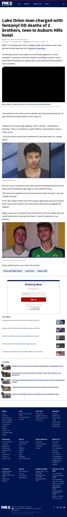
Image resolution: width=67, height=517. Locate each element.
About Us (56, 439)
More (47, 4)
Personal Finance (24, 471)
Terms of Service (35, 309)
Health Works (6, 448)
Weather (55, 411)
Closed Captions (57, 458)
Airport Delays (56, 422)
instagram (60, 507)
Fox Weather (56, 424)
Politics (4, 435)
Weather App (56, 416)
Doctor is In (5, 456)
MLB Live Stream (57, 479)
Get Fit (4, 452)
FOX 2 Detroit (5, 42)
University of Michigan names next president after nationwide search (35, 394)
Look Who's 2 (39, 420)
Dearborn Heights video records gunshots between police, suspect (20, 336)
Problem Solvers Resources (57, 461)
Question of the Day (41, 416)
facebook (54, 507)
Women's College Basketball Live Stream (57, 492)
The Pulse (5, 416)
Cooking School (6, 450)
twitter (57, 507)
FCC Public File (56, 454)
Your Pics (39, 411)
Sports (21, 439)
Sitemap (54, 464)
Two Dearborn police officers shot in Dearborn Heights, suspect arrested (22, 351)
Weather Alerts (56, 418)
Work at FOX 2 (56, 446)
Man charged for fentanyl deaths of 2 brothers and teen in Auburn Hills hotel (26, 104)
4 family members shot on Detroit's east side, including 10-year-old (20, 320)
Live (20, 411)
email (64, 507)
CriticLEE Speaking (41, 444)
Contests (38, 448)
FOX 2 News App (57, 448)
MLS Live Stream (57, 498)
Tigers (20, 454)
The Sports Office (24, 442)
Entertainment (41, 439)
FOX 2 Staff (55, 442)
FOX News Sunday (7, 432)
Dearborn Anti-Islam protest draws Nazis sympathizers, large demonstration (37, 366)
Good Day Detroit (7, 442)
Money (21, 469)
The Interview (6, 424)
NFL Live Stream (57, 473)
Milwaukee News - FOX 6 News (41, 476)
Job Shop (54, 450)
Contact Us (55, 444)
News (4, 411)
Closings (54, 413)
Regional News (41, 469)
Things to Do (6, 430)
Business (4, 428)
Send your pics (40, 413)
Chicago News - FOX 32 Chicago (41, 472)
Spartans (21, 450)
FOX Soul (21, 419)
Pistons (21, 452)
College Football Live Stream (58, 476)
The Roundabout (7, 422)
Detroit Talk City (6, 418)
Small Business (23, 478)
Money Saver (6, 454)
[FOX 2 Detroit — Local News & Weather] (8, 4)
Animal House (56, 426)
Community (55, 452)
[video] (60, 322)
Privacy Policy (35, 308)
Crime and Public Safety (16, 42)
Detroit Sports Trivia (41, 418)
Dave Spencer (7, 39)
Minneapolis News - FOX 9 (41, 479)
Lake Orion (44, 201)
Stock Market (22, 475)
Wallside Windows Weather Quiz (7, 472)
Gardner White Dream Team (8, 476)
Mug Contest (5, 446)
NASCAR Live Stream (58, 481)
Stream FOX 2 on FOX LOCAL (25, 414)
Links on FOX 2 (6, 458)
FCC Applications (57, 456)
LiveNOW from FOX (24, 417)
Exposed (4, 481)
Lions (20, 446)
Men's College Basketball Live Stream (56, 487)
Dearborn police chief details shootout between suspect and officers (21, 328)
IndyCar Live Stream (58, 483)
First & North (22, 444)
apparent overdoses (37, 48)
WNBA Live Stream (57, 496)
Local (3, 413)
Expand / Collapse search (64, 3)
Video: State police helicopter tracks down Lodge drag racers (19, 344)
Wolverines (22, 448)
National (4, 426)
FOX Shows (39, 442)
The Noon (5, 444)
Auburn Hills (34, 45)
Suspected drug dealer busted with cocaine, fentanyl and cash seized (35, 387)
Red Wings (22, 456)
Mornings (6, 439)
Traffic (54, 420)
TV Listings (39, 446)
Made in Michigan (7, 420)
